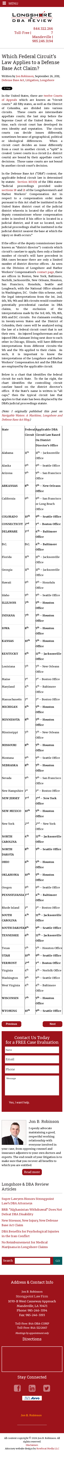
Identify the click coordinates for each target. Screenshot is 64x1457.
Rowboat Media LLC (47, 1448)
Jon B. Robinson (31, 1415)
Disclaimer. (32, 1445)
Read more (32, 1172)
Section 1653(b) (27, 181)
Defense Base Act (13, 80)
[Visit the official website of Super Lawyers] (29, 1423)
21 (24, 190)
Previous (11, 1024)
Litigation (32, 80)
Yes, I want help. (19, 1102)
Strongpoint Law (32, 17)
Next (52, 1024)
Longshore (47, 80)
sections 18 (9, 190)
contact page (45, 272)
